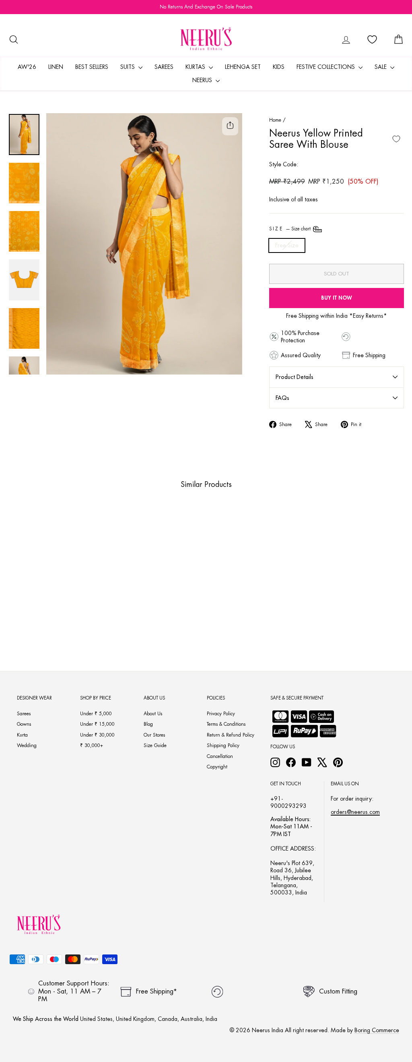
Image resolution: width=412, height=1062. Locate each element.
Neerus (203, 80)
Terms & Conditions (226, 724)
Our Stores (154, 735)
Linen (55, 67)
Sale (381, 67)
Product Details (294, 377)
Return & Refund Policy (230, 735)
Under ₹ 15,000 (97, 724)
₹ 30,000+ (91, 745)
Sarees (163, 67)
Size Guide (155, 745)
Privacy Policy (221, 713)
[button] (38, 614)
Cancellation (220, 756)
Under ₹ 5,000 (96, 713)
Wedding (27, 745)
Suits (128, 67)
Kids (278, 67)
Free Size (287, 245)
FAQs (282, 398)
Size (290, 229)
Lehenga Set (243, 67)
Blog (148, 724)
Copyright (217, 766)
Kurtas (196, 67)
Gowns (24, 724)
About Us (153, 713)
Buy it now (336, 297)
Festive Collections (326, 67)
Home (275, 120)
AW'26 (27, 67)
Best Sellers (91, 67)
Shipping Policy (223, 745)
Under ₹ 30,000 (97, 735)
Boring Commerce (376, 1030)
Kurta (22, 735)
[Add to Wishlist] (396, 139)
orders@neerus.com (355, 812)
